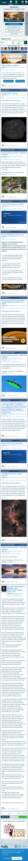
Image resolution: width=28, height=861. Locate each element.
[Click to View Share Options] (25, 86)
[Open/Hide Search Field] (25, 42)
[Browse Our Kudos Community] (4, 2)
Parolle (8, 206)
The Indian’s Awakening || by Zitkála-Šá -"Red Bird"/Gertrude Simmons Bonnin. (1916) (16, 589)
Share (2, 68)
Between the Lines (11, 414)
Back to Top (5, 817)
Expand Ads (22, 817)
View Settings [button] (6, 858)
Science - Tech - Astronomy (8, 97)
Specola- (8, 95)
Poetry (8, 596)
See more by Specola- (20, 97)
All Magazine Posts (14, 24)
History (3, 70)
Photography (4, 159)
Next (24, 813)
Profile (12, 67)
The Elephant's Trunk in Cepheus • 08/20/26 (12, 474)
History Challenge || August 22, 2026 (12, 235)
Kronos (8, 67)
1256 (9, 813)
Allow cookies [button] (16, 858)
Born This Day (20, 81)
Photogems (9, 156)
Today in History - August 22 (10, 65)
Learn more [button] (5, 854)
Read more (4, 114)
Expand (18, 430)
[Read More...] (14, 830)
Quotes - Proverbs (5, 416)
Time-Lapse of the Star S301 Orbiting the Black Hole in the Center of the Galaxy (13, 302)
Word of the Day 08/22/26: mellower (12, 204)
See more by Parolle (16, 208)
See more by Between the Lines (18, 416)
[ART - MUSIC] (15, 48)
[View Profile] (3, 588)
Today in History (8, 81)
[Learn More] (5, 48)
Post (3, 42)
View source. (11, 174)
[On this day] (2, 48)
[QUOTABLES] (9, 48)
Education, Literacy (6, 208)
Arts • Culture (14, 33)
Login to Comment (11, 85)
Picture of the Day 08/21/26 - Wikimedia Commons (13, 356)
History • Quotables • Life (14, 27)
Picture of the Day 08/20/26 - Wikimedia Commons (13, 548)
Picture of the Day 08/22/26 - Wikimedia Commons (13, 153)
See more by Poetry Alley (17, 596)
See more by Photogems (14, 159)
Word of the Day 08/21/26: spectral (12, 443)
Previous (1, 841)
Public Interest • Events (14, 30)
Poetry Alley (15, 593)
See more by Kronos (10, 70)
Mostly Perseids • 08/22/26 (9, 93)
